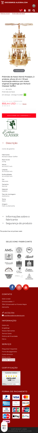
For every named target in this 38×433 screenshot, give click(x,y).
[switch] (4, 428)
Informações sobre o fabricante (18, 218)
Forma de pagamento (9, 352)
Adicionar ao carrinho (18, 115)
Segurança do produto (19, 223)
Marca (4, 339)
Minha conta (6, 357)
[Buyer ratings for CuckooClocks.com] (11, 379)
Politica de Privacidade (10, 336)
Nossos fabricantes (8, 331)
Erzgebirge (5, 328)
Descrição (11, 143)
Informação (9, 321)
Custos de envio (7, 354)
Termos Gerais (7, 333)
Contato (7, 294)
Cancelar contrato (8, 360)
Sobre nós (5, 325)
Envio (24, 104)
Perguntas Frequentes (9, 349)
